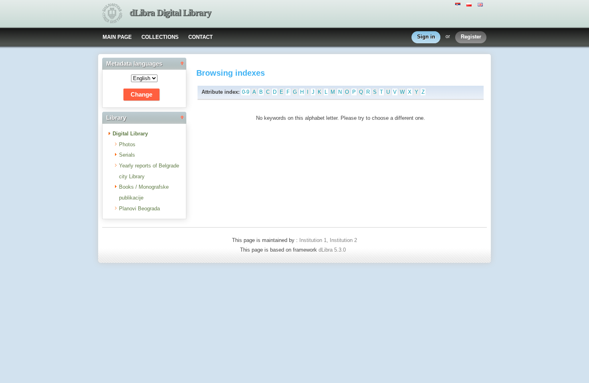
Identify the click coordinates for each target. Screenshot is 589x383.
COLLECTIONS (160, 37)
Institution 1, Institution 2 (328, 240)
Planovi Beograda (139, 209)
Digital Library (130, 134)
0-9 (245, 92)
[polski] (470, 4)
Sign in (426, 37)
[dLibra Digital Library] (112, 14)
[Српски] (458, 4)
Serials (127, 155)
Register (471, 37)
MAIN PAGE (117, 37)
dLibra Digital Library (170, 13)
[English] (481, 4)
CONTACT (200, 37)
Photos (127, 144)
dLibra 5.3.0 (333, 250)
